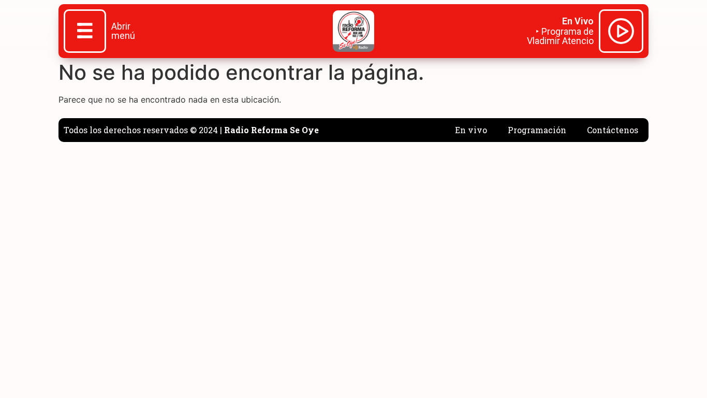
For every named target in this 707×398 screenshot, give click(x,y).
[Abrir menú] (84, 32)
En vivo (471, 129)
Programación (537, 129)
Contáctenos (612, 129)
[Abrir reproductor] (621, 32)
